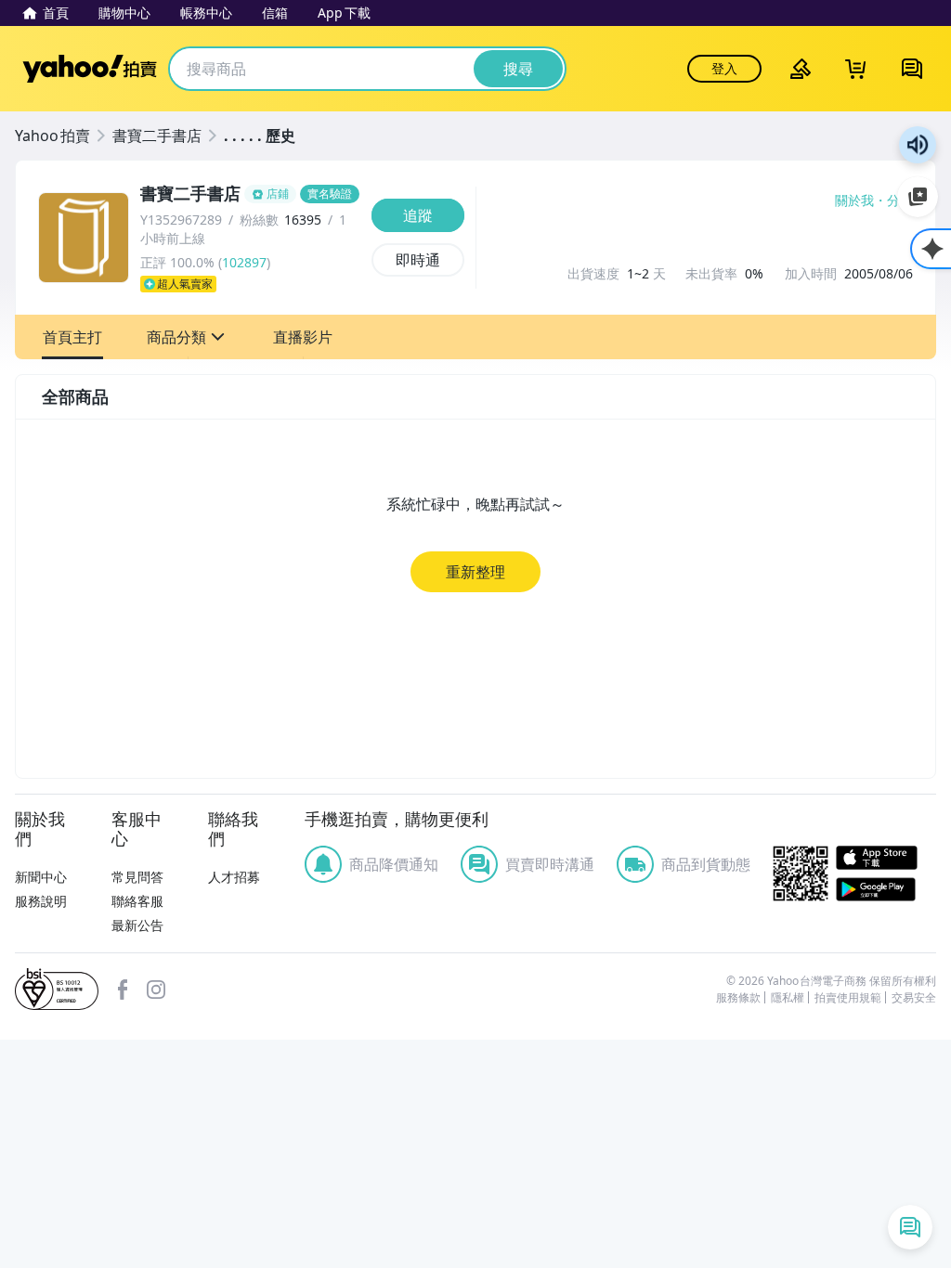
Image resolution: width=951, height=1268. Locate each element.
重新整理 (475, 572)
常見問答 (137, 877)
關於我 (854, 200)
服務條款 (738, 997)
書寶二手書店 (157, 135)
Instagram (156, 989)
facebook (122, 989)
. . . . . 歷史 (259, 135)
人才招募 (234, 877)
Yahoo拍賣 (89, 68)
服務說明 (41, 901)
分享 (900, 200)
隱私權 (787, 997)
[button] (72, 337)
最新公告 (137, 925)
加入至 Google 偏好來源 (917, 196)
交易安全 (914, 997)
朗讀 (917, 144)
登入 (724, 68)
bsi (56, 989)
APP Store (886, 858)
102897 (244, 262)
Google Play (886, 889)
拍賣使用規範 (847, 997)
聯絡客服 (137, 901)
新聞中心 (41, 877)
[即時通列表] (910, 1227)
